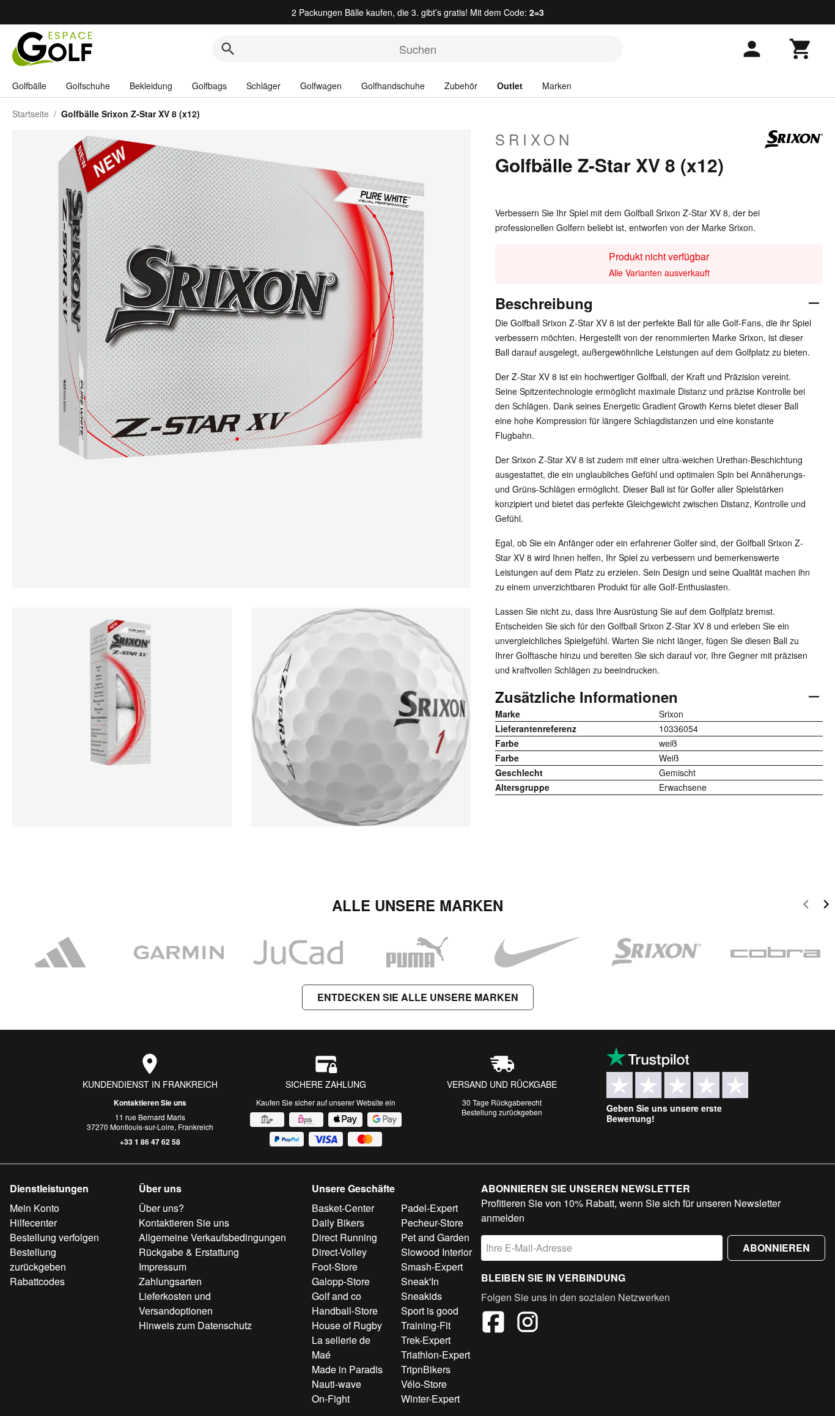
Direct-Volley (339, 1252)
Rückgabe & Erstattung (189, 1252)
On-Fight (331, 1399)
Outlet (510, 85)
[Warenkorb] (801, 49)
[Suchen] (228, 48)
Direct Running (344, 1237)
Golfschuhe (88, 85)
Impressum (162, 1267)
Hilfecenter (33, 1223)
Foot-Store (335, 1267)
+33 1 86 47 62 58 (150, 1141)
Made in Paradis (347, 1369)
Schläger (263, 85)
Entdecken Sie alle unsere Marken (417, 997)
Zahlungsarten (170, 1281)
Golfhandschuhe (393, 85)
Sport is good (429, 1311)
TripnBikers (426, 1369)
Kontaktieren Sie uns (150, 1102)
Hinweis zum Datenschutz (195, 1325)
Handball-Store (345, 1311)
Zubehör (460, 85)
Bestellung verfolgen (54, 1237)
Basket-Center (343, 1208)
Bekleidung (151, 85)
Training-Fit (426, 1325)
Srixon (534, 139)
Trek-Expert (426, 1340)
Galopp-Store (341, 1281)
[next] (826, 906)
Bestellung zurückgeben (502, 1112)
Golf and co (336, 1296)
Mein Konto (34, 1208)
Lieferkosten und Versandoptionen (176, 1303)
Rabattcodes (37, 1281)
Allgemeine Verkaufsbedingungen (212, 1237)
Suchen (417, 49)
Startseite (30, 114)
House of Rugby (347, 1325)
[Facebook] (493, 1324)
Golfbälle (29, 85)
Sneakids (421, 1296)
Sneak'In (420, 1281)
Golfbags (209, 85)
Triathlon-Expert (435, 1355)
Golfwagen (321, 85)
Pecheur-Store (432, 1223)
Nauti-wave (336, 1384)
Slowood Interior (436, 1252)
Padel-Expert (429, 1208)
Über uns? (161, 1208)
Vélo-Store (424, 1384)
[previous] (806, 906)
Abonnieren (776, 1248)
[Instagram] (527, 1324)
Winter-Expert (430, 1399)
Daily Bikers (338, 1223)
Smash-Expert (432, 1267)
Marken (557, 85)
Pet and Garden (435, 1237)
